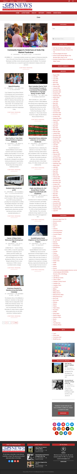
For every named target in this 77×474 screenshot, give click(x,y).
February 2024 (56, 131)
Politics (55, 306)
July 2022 (55, 167)
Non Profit (38, 54)
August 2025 (56, 97)
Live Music (55, 287)
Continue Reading (25, 67)
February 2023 (56, 154)
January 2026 (56, 88)
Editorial (55, 242)
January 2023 (56, 156)
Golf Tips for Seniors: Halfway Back (62, 48)
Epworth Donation (14, 86)
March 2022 (56, 175)
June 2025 (55, 101)
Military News (56, 291)
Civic (12, 89)
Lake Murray (56, 275)
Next (16, 322)
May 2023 (55, 148)
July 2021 (55, 190)
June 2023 (55, 146)
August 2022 (56, 165)
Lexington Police (57, 285)
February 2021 (56, 199)
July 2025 (55, 99)
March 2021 (56, 197)
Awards (55, 223)
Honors (55, 268)
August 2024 (56, 120)
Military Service (56, 292)
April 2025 (55, 105)
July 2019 (55, 210)
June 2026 (55, 78)
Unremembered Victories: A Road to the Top (69, 382)
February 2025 (56, 109)
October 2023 (56, 139)
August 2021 (56, 188)
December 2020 (57, 203)
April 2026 (55, 82)
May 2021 (55, 193)
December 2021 (57, 180)
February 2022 (56, 176)
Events (54, 249)
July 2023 (55, 144)
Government (56, 259)
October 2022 (56, 161)
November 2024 (57, 114)
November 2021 (57, 182)
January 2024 (56, 133)
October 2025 (56, 94)
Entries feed (56, 335)
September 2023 (57, 141)
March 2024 (56, 129)
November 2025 (57, 92)
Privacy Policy (26, 471)
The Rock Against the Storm (60, 53)
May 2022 (55, 171)
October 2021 (56, 184)
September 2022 (57, 163)
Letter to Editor (57, 279)
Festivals (55, 251)
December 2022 (57, 158)
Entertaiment (56, 245)
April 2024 (55, 127)
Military (55, 289)
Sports (54, 319)
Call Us (63, 452)
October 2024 (56, 116)
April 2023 (55, 150)
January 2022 (56, 178)
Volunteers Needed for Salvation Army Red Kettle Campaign (14, 290)
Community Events (57, 230)
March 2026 (56, 84)
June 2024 (55, 124)
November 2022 (57, 159)
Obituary (55, 302)
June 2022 (55, 169)
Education (14, 193)
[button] (63, 348)
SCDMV (55, 311)
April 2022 (55, 173)
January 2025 (56, 110)
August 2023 (56, 143)
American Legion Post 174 (59, 219)
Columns (55, 228)
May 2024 (55, 126)
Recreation (55, 309)
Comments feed (57, 337)
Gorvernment (56, 257)
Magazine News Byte (40, 471)
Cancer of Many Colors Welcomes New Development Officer (14, 240)
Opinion (55, 304)
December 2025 (57, 90)
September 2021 (57, 186)
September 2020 (57, 208)
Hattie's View (56, 260)
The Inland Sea (56, 323)
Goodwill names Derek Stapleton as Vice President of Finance (37, 240)
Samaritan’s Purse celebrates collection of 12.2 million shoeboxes (38, 140)
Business (36, 96)
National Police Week (58, 294)
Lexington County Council (59, 281)
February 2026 (56, 86)
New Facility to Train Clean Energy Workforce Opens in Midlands (14, 140)
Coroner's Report (57, 234)
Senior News (56, 313)
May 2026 (55, 80)
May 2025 (55, 103)
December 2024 (57, 112)
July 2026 (55, 77)
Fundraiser (55, 255)
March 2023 (56, 152)
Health (54, 262)
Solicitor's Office (57, 317)
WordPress (51, 471)
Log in (54, 333)
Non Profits (56, 300)
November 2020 (57, 205)
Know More (63, 461)
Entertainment (56, 247)
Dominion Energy (57, 238)
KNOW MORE (63, 413)
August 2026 (56, 75)
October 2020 (56, 207)
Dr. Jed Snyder (56, 240)
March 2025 (56, 107)
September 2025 (57, 95)
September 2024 (57, 118)
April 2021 (55, 195)
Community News (57, 232)
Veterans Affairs (57, 324)
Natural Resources (57, 296)
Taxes (54, 321)
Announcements (57, 221)
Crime (54, 236)
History (55, 266)
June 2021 (55, 192)
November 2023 (57, 137)
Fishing (55, 253)
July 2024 (55, 122)
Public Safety (56, 308)
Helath (54, 264)
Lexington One (56, 283)
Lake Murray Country (58, 277)
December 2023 (57, 135)
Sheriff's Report (57, 315)
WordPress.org (56, 339)
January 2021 (56, 201)
